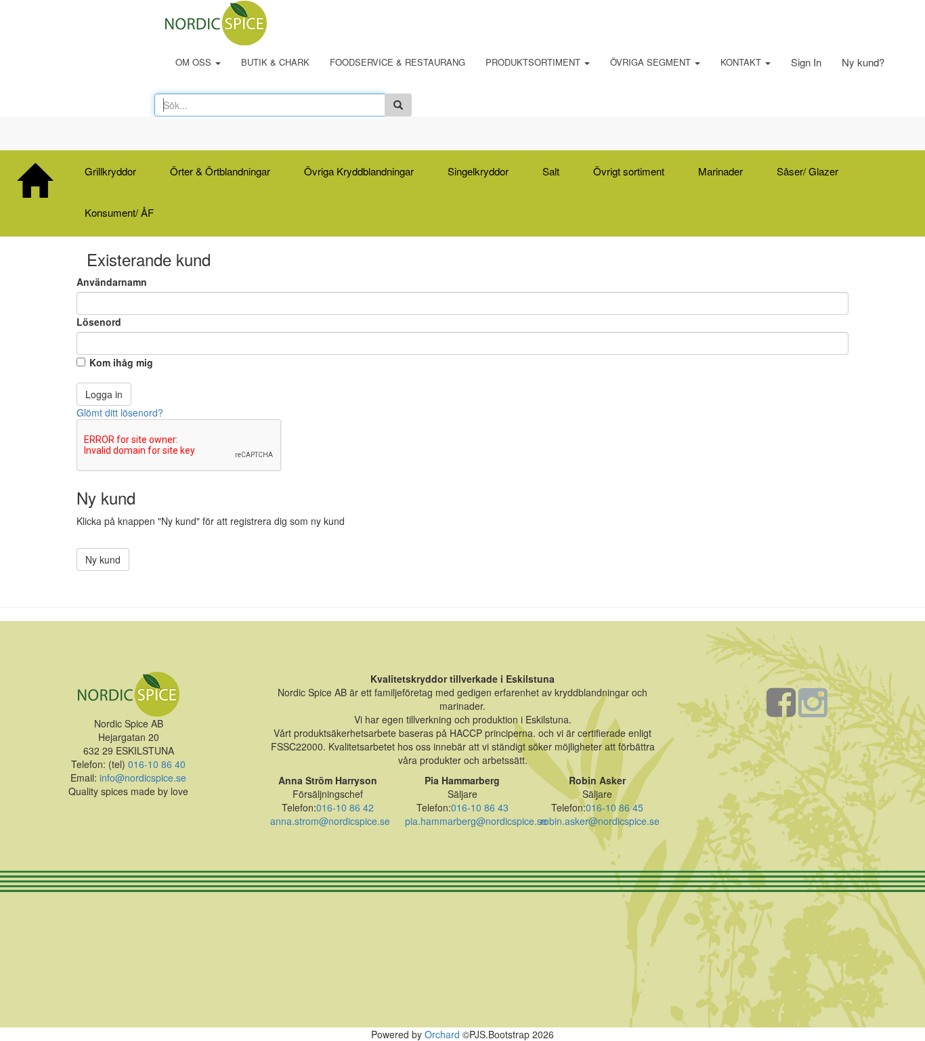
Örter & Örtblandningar (220, 171)
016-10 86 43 (480, 807)
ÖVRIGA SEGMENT (651, 62)
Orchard (442, 1034)
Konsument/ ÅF (119, 212)
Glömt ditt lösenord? (120, 412)
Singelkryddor (478, 171)
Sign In (806, 62)
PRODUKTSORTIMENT (534, 62)
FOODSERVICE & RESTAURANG (397, 62)
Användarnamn (112, 282)
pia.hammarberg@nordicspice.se (476, 821)
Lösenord (99, 321)
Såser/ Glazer (807, 171)
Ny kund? (863, 62)
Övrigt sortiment (628, 171)
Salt (550, 171)
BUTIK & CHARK (275, 62)
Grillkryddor (110, 171)
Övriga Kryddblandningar (359, 171)
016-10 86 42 (345, 807)
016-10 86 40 (155, 764)
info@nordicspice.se (143, 777)
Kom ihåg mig (121, 362)
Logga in (104, 394)
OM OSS (194, 62)
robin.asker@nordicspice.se (600, 821)
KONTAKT (742, 62)
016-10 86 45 (614, 807)
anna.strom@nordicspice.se (330, 821)
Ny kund (103, 559)
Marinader (720, 171)
